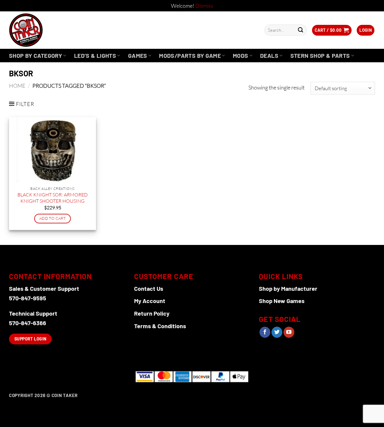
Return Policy (152, 313)
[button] (332, 30)
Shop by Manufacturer (288, 288)
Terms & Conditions (160, 325)
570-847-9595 (27, 298)
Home (17, 85)
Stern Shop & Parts (320, 55)
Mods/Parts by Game (190, 55)
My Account (149, 300)
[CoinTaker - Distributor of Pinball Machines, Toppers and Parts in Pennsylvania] (42, 30)
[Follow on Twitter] (277, 332)
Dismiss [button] (204, 5)
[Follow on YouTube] (289, 332)
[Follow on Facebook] (265, 332)
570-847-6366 (27, 322)
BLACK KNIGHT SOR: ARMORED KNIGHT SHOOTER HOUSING (52, 198)
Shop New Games (281, 300)
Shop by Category (35, 55)
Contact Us (148, 288)
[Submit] (300, 30)
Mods (240, 55)
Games (137, 55)
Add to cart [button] (52, 218)
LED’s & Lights (95, 55)
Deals (269, 55)
